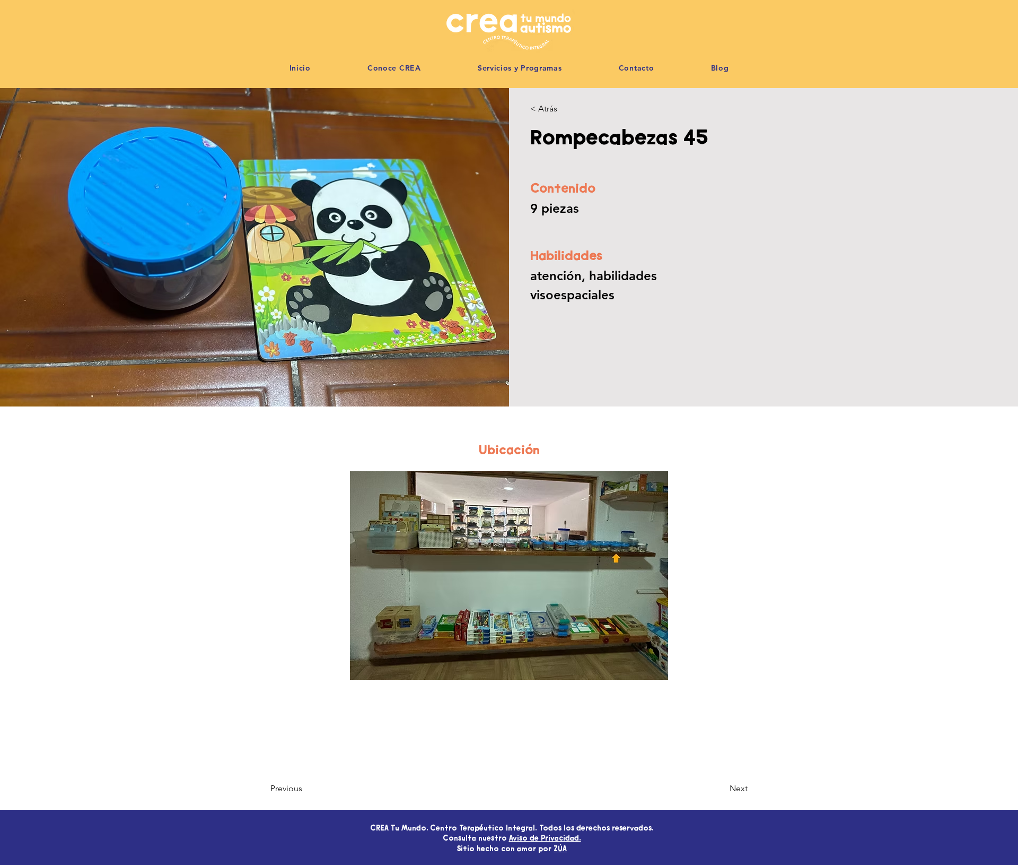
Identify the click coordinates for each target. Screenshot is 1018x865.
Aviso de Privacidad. (545, 839)
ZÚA (560, 849)
